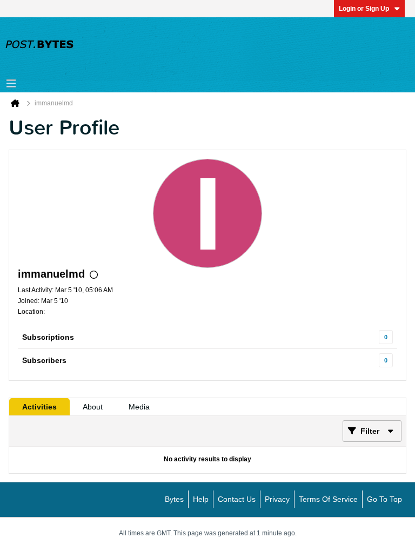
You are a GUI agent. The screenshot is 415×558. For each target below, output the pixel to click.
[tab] (39, 406)
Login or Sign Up (364, 8)
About (93, 406)
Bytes (174, 499)
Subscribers (44, 360)
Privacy (277, 499)
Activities (39, 406)
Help (201, 499)
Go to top (384, 499)
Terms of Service (328, 499)
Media (139, 406)
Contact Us (237, 499)
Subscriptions (48, 337)
